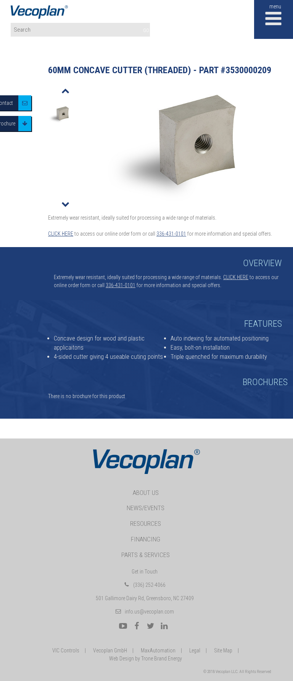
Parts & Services (145, 555)
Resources (145, 523)
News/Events (145, 508)
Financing (145, 539)
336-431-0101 (171, 234)
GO (146, 30)
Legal (194, 650)
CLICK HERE (60, 234)
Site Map (223, 650)
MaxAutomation (158, 650)
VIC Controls (65, 650)
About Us (146, 492)
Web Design (121, 658)
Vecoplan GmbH (110, 650)
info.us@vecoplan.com (149, 612)
